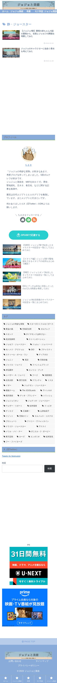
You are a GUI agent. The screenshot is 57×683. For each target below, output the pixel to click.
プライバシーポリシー (28, 665)
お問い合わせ (15, 661)
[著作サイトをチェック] (22, 219)
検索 (4, 463)
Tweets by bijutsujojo (11, 456)
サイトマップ (42, 661)
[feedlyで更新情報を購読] (28, 219)
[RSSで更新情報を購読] (34, 219)
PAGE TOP (29, 641)
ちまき (28, 165)
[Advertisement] (28, 103)
